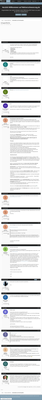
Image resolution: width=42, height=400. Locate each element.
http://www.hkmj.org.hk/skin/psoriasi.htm (21, 90)
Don (2, 24)
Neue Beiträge (3, 3)
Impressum (26, 1)
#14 (39, 330)
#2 (39, 60)
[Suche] (40, 1)
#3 (39, 74)
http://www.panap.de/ (14, 227)
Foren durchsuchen (9, 3)
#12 (39, 293)
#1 (39, 42)
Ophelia (5, 367)
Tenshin (5, 337)
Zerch (5, 81)
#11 (39, 279)
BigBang (5, 353)
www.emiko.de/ (15, 251)
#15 (39, 345)
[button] (15, 1)
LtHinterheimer (5, 380)
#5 (39, 101)
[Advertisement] (21, 32)
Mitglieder (19, 1)
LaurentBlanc (5, 95)
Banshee (5, 315)
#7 (39, 193)
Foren (8, 1)
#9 (39, 222)
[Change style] (38, 1)
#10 (39, 245)
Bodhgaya (5, 252)
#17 (39, 373)
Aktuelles (13, 1)
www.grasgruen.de (24, 261)
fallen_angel (5, 300)
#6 (39, 116)
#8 (39, 208)
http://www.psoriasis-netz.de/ (15, 196)
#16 (39, 359)
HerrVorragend (5, 109)
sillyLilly (5, 123)
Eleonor (5, 67)
